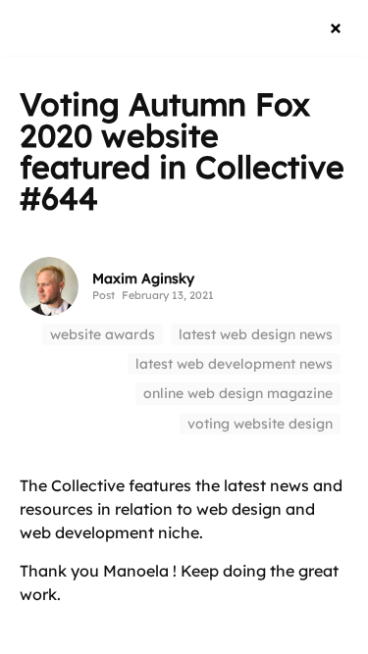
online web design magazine (238, 393)
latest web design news (256, 334)
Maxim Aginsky (143, 278)
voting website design (260, 423)
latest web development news (234, 364)
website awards (102, 334)
